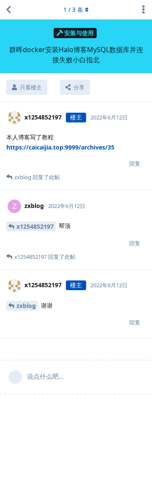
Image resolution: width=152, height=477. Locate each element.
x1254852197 (35, 226)
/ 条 (73, 10)
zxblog (26, 306)
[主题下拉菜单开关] (143, 9)
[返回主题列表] (8, 9)
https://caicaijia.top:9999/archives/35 (60, 147)
